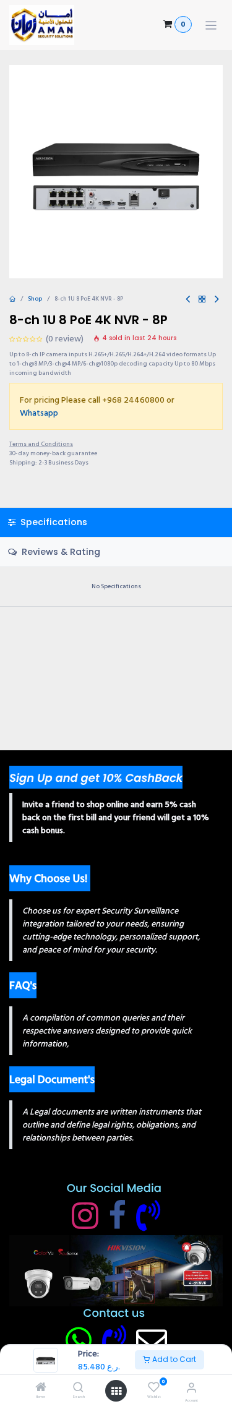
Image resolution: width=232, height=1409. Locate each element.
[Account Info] (191, 1388)
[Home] (40, 1389)
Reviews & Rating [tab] (59, 552)
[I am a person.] (152, 1340)
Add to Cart (173, 1359)
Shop (35, 299)
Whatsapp (39, 413)
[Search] (78, 1389)
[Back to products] (202, 299)
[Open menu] (116, 1391)
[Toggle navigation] (211, 25)
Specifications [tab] (52, 522)
